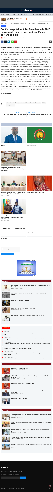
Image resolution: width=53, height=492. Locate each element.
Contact (49, 488)
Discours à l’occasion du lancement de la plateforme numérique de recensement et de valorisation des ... (12, 217)
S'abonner (22, 478)
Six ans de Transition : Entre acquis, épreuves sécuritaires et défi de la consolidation (28, 391)
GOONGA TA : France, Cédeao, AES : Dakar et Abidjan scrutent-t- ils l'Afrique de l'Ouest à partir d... (31, 376)
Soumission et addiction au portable (20, 300)
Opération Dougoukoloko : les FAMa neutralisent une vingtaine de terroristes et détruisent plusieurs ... (31, 445)
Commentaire (4, 238)
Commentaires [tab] (6, 228)
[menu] (1, 10)
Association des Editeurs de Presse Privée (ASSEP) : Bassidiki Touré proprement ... (39, 115)
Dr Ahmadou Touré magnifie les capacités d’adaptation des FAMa (27, 315)
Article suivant (30, 112)
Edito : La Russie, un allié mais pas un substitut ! (23, 308)
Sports (49, 14)
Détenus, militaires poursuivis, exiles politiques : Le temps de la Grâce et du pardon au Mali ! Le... (30, 430)
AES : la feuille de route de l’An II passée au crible (39, 144)
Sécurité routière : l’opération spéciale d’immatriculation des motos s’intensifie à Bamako (31, 422)
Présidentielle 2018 (23, 102)
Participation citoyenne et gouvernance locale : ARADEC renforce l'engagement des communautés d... (24, 353)
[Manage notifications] (50, 486)
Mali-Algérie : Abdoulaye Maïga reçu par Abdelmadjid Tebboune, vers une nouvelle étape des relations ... (13, 169)
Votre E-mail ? (30, 232)
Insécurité (44, 14)
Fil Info (2, 14)
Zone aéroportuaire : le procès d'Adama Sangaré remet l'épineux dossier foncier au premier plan (31, 415)
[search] (51, 10)
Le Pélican (13, 309)
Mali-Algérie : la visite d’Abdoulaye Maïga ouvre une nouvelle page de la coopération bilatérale (26, 343)
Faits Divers (13, 14)
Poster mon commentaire (7, 254)
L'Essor (12, 288)
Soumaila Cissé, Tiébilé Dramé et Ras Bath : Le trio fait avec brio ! (14, 115)
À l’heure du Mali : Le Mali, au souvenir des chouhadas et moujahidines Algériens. (28, 293)
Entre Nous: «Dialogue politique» (35, 192)
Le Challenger (29, 194)
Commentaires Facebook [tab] (20, 228)
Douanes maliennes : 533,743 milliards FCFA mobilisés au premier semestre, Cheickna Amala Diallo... (26, 333)
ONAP (30, 102)
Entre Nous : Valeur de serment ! (19, 398)
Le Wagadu (13, 417)
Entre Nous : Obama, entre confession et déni (22, 383)
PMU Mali (7, 14)
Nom (2, 232)
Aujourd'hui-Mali (3, 147)
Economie (32, 14)
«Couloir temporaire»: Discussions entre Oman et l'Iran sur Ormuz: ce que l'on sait (23, 359)
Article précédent (22, 112)
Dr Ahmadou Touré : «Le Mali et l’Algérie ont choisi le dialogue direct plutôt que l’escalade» (30, 286)
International (38, 14)
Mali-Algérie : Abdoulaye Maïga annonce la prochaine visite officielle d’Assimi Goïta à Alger (25, 339)
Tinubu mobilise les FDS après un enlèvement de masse (17, 348)
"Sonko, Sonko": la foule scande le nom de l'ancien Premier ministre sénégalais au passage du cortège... (30, 438)
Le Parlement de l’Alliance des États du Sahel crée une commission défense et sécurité (13, 193)
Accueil (2, 23)
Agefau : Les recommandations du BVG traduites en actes (13, 144)
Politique (26, 14)
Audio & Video (20, 14)
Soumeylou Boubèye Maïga (12, 102)
